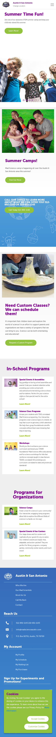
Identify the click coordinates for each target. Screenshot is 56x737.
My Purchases (21, 669)
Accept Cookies (38, 719)
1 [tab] (23, 100)
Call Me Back (20, 600)
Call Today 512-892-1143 (19, 210)
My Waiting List (21, 665)
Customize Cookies (36, 727)
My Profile (19, 655)
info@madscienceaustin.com (28, 630)
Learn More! (24, 404)
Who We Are (20, 585)
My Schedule (21, 660)
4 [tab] (32, 100)
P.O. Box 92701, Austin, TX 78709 (30, 636)
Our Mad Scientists (23, 590)
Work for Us (20, 595)
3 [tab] (29, 100)
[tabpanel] (28, 55)
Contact (18, 605)
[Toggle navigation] (52, 4)
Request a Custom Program (20, 343)
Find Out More (15, 180)
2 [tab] (26, 100)
